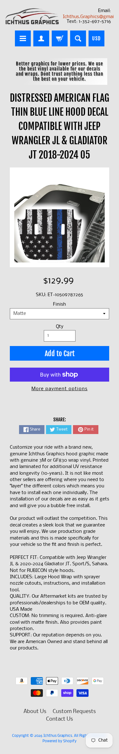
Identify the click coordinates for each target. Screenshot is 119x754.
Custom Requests (74, 712)
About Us (34, 712)
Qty (59, 326)
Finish (59, 304)
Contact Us (59, 719)
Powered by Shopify (59, 741)
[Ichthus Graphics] (32, 16)
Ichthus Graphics (57, 736)
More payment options (59, 389)
